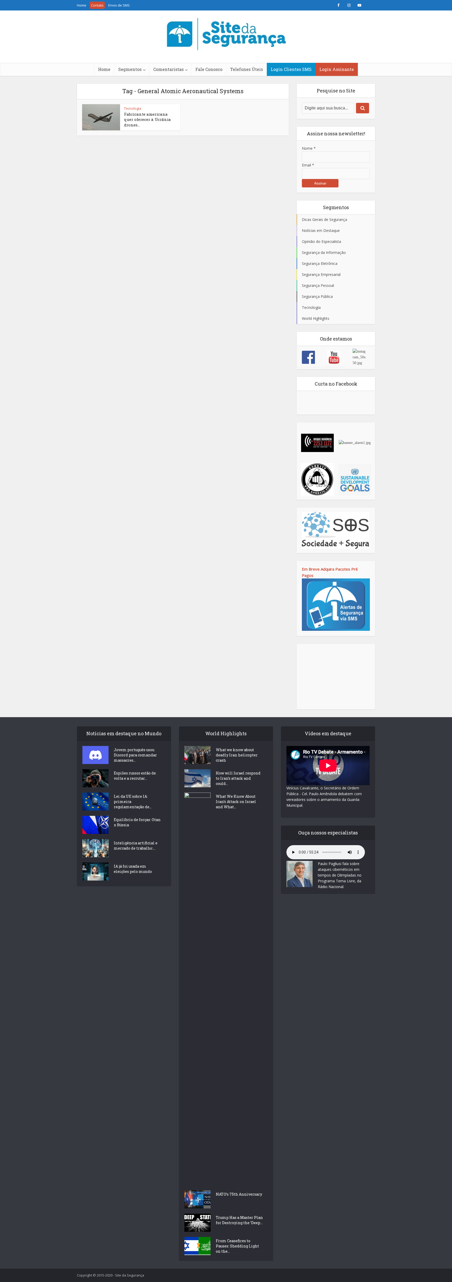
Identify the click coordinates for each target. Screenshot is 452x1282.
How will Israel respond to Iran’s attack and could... (238, 778)
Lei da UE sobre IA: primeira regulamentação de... (133, 801)
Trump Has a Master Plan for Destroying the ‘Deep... (239, 1220)
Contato (97, 5)
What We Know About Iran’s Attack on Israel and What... (236, 801)
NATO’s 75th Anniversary (239, 1194)
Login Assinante (336, 69)
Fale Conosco (208, 69)
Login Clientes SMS (291, 69)
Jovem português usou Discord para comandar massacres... (135, 755)
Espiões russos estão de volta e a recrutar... (135, 776)
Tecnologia (132, 108)
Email (308, 165)
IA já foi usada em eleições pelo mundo (133, 869)
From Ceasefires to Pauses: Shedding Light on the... (237, 1246)
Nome (309, 148)
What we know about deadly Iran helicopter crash (237, 755)
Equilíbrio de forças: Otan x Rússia (137, 822)
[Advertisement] (336, 676)
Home (81, 5)
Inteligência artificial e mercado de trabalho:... (135, 845)
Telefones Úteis (246, 69)
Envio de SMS (119, 5)
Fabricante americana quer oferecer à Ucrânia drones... (147, 119)
